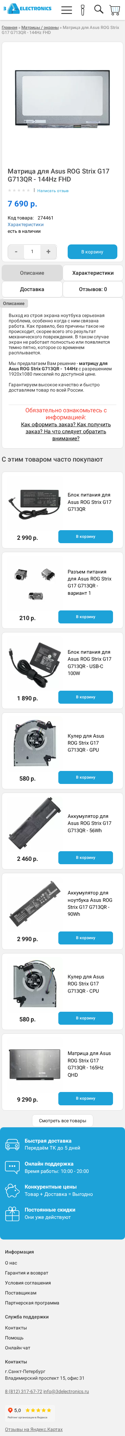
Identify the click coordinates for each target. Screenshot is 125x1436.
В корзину (92, 251)
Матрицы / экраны (40, 27)
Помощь (14, 1337)
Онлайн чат (17, 1347)
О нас (11, 1262)
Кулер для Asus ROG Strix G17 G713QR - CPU (86, 984)
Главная (9, 27)
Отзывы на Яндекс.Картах (34, 1429)
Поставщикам (20, 1292)
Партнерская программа (32, 1302)
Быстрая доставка (48, 1141)
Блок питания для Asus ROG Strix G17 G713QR (89, 502)
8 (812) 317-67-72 (23, 1391)
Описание (32, 273)
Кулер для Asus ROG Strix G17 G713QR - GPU (86, 743)
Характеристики (26, 224)
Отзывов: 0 (93, 289)
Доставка (32, 289)
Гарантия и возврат (26, 1272)
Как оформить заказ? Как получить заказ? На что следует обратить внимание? (66, 431)
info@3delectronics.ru (66, 1391)
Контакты (16, 1327)
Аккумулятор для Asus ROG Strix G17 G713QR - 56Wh (89, 823)
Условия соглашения (28, 1282)
